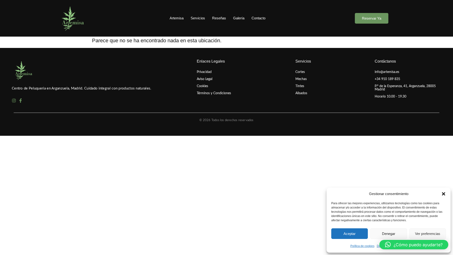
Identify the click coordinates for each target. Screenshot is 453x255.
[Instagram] (14, 100)
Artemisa (177, 18)
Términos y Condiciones (214, 93)
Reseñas (219, 18)
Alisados (301, 93)
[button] (443, 193)
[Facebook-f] (20, 100)
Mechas (301, 79)
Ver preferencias (427, 234)
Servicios (198, 18)
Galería (238, 18)
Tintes (299, 86)
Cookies (202, 86)
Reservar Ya (371, 18)
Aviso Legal (204, 79)
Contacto (258, 18)
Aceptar (350, 234)
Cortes (300, 72)
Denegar (388, 234)
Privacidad (204, 72)
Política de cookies (362, 246)
